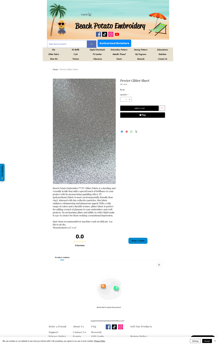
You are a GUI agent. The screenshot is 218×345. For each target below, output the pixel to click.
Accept (207, 341)
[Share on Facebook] (121, 131)
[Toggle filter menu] (159, 265)
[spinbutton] (126, 99)
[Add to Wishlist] (162, 108)
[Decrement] (122, 99)
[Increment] (129, 99)
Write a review (137, 241)
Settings (195, 341)
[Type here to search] (91, 44)
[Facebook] (98, 34)
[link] (90, 14)
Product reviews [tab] (62, 257)
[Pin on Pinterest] (126, 131)
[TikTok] (104, 34)
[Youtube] (117, 34)
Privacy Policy (99, 341)
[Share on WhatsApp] (131, 131)
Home (55, 69)
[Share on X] (136, 131)
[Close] (214, 341)
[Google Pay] (142, 122)
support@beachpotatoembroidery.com (107, 321)
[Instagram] (110, 34)
